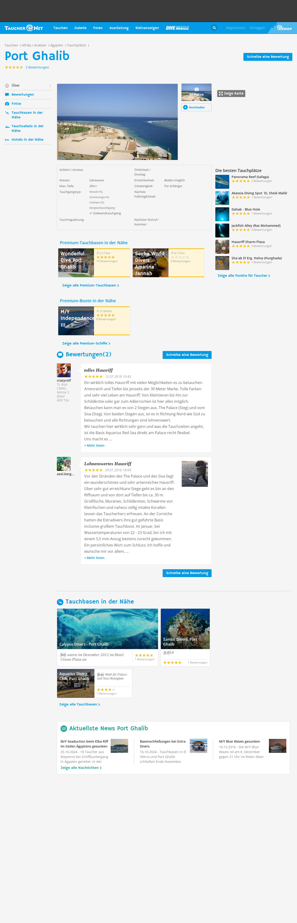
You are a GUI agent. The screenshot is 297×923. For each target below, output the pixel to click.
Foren (98, 28)
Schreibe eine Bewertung (268, 57)
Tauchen (60, 28)
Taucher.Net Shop (282, 28)
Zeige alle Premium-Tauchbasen (89, 285)
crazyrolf (64, 380)
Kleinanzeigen (147, 28)
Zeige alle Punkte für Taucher (242, 275)
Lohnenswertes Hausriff (107, 463)
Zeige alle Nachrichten (80, 768)
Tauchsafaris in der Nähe (27, 128)
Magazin (177, 28)
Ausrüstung (119, 28)
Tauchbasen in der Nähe (27, 115)
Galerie (80, 28)
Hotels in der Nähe (27, 139)
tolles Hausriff (98, 370)
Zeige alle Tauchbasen (78, 704)
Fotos (16, 103)
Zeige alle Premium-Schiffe (84, 343)
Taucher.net (24, 28)
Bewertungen (23, 94)
